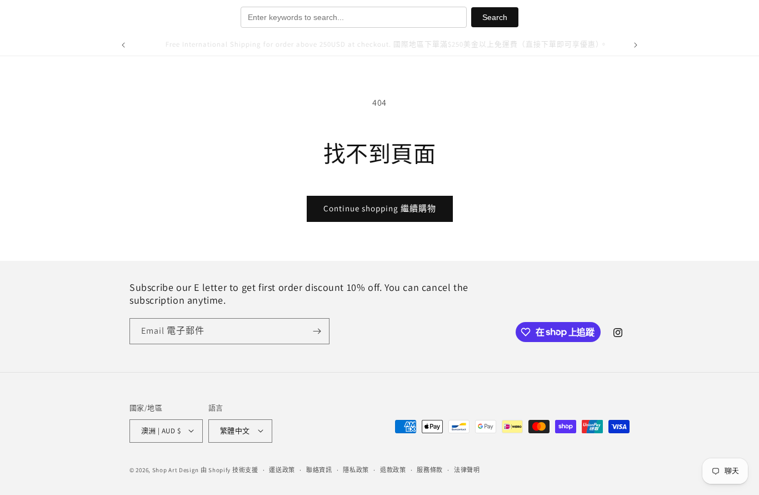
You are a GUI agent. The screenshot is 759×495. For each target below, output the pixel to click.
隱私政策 (356, 469)
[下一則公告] (635, 45)
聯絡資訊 (319, 469)
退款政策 (393, 469)
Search (494, 17)
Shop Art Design (175, 469)
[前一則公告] (123, 45)
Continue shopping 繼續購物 (379, 208)
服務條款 (430, 469)
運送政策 (282, 469)
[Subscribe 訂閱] (316, 331)
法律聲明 (467, 469)
